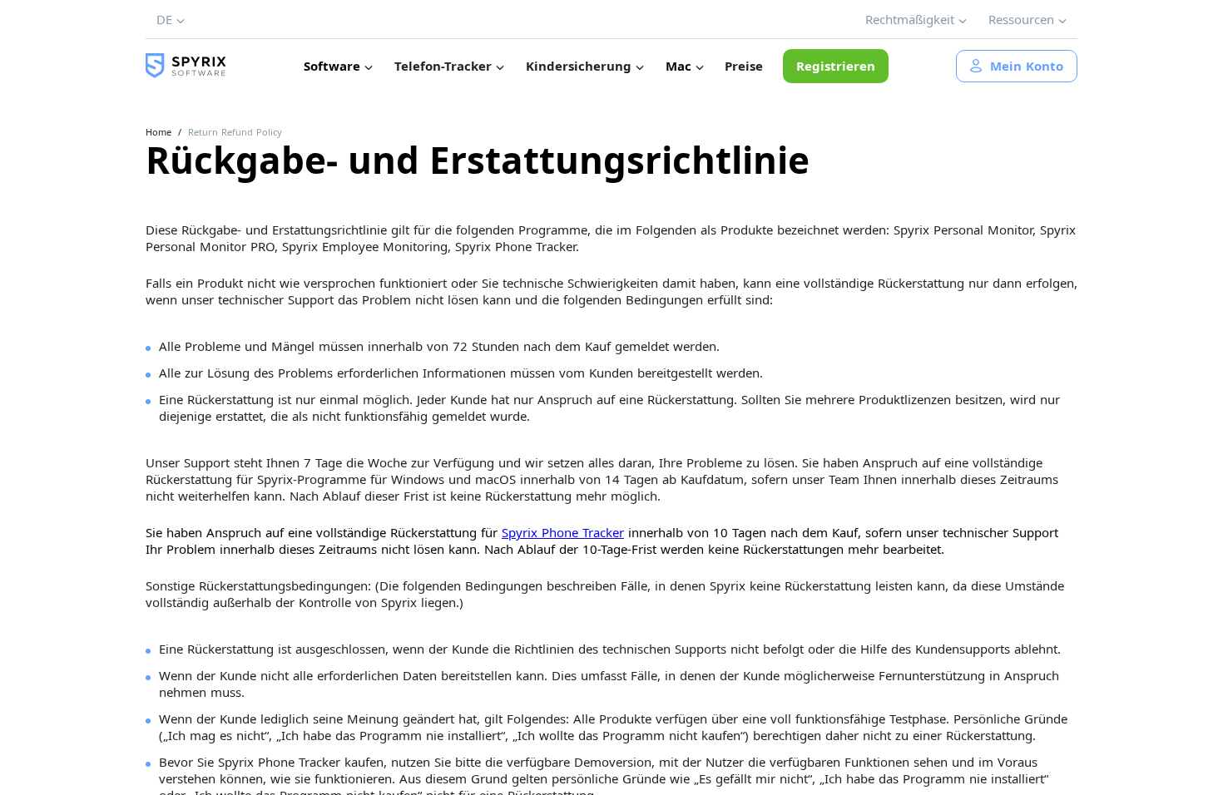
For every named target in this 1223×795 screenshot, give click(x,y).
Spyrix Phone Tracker (563, 532)
